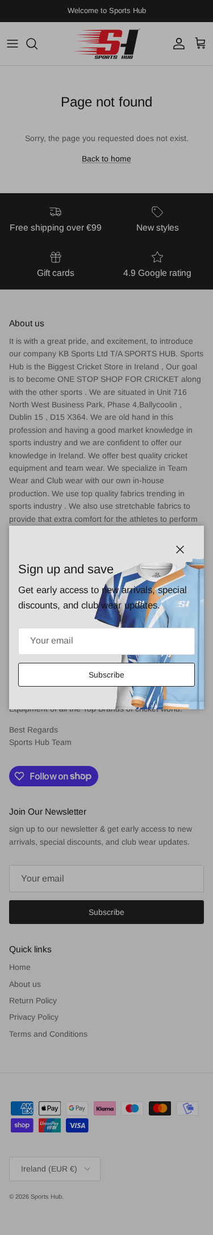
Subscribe (106, 674)
